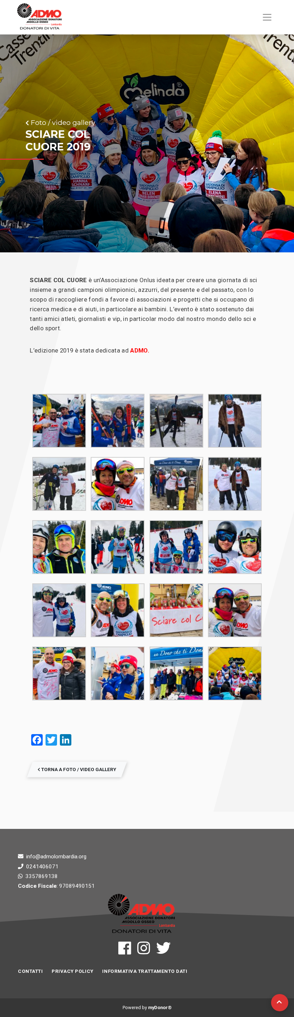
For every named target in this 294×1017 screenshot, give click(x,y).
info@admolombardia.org (56, 856)
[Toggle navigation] (267, 17)
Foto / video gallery (62, 122)
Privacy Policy (73, 971)
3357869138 (41, 876)
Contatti (30, 971)
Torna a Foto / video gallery (78, 769)
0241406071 (42, 866)
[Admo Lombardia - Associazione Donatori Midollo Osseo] (39, 17)
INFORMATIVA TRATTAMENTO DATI (144, 971)
